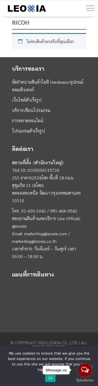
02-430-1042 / (35, 211)
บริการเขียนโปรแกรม (31, 110)
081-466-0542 (63, 211)
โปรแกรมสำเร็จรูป (28, 131)
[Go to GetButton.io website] (85, 380)
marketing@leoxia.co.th (34, 241)
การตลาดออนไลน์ (28, 120)
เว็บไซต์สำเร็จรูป (27, 100)
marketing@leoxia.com (45, 233)
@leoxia (19, 226)
